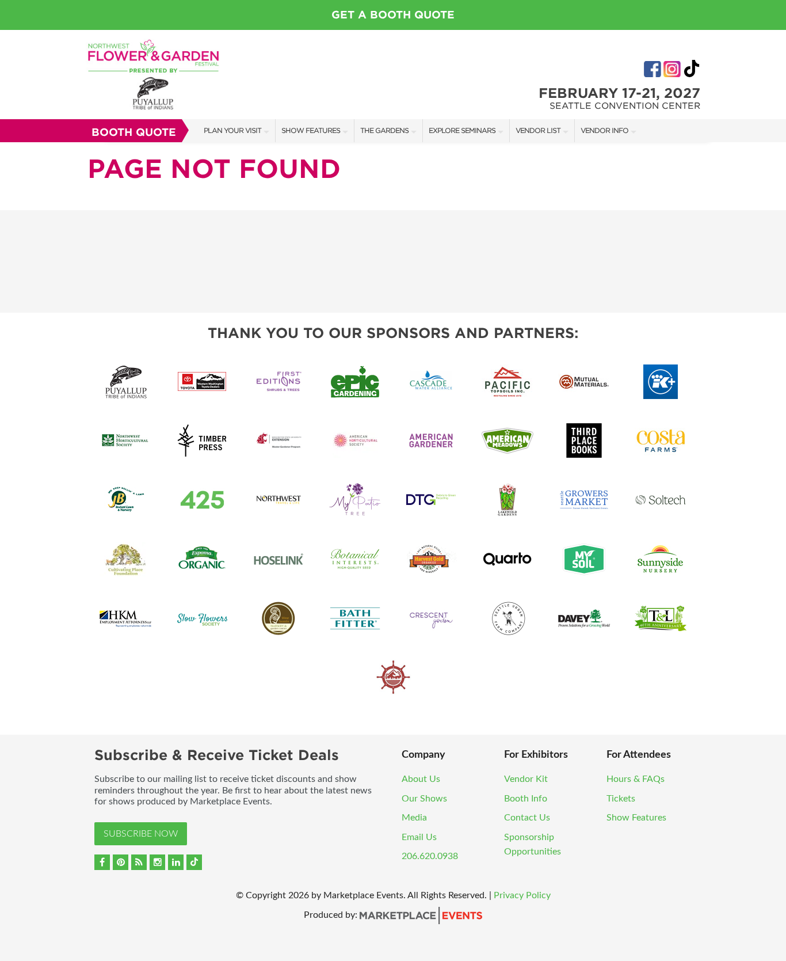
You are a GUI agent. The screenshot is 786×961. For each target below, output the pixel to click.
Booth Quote (133, 132)
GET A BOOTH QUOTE (393, 15)
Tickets (620, 798)
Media (414, 817)
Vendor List (538, 130)
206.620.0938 (430, 856)
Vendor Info (604, 130)
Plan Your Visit (232, 130)
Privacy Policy (522, 895)
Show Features (310, 130)
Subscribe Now (141, 833)
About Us (421, 779)
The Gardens (384, 130)
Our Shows (424, 798)
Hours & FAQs (635, 779)
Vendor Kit (526, 779)
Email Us (419, 837)
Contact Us (527, 817)
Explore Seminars (462, 130)
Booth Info (525, 798)
